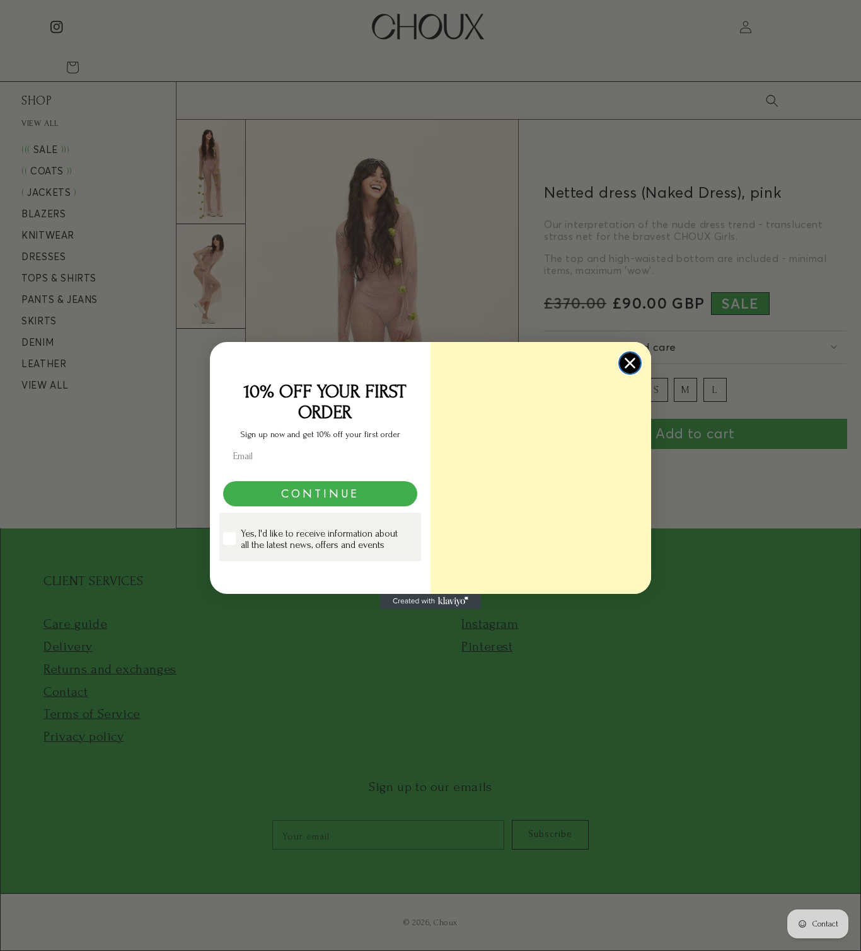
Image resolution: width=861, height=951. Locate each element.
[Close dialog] (630, 363)
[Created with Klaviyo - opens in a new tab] (430, 601)
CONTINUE (320, 494)
